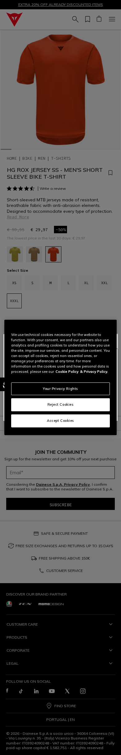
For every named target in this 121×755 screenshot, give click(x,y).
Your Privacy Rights (60, 388)
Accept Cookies (60, 420)
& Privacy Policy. (94, 371)
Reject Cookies (60, 404)
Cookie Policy (67, 371)
